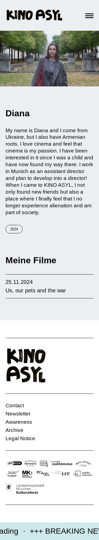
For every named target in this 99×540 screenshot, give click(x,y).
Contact (15, 405)
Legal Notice (20, 438)
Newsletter (18, 414)
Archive (14, 430)
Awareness (19, 422)
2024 (14, 229)
